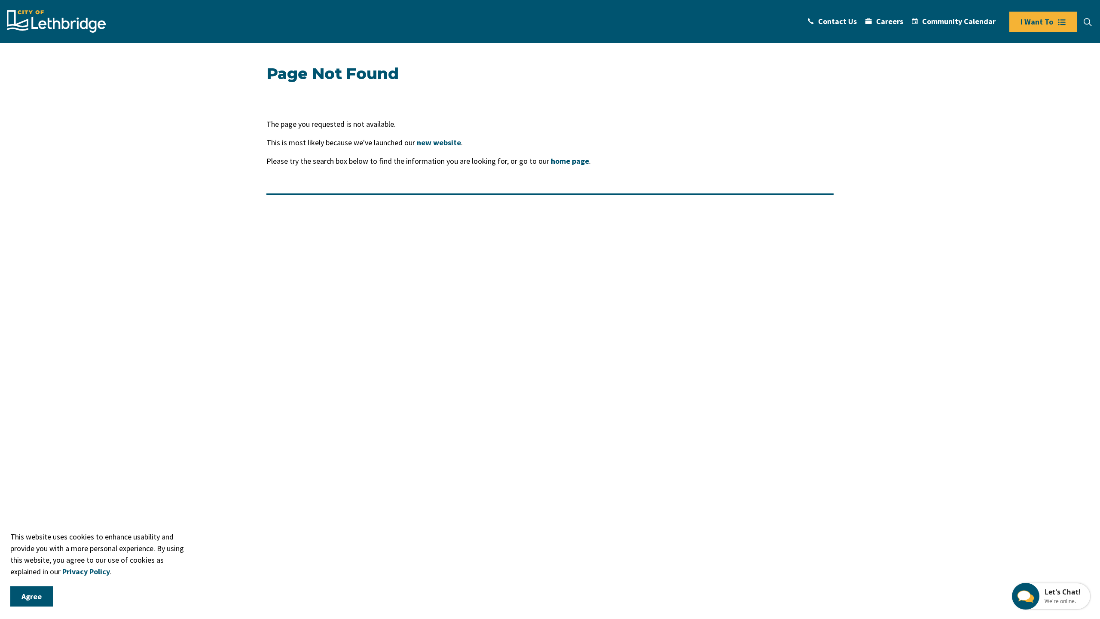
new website (439, 142)
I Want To (1037, 22)
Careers (889, 21)
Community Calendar (959, 21)
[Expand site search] (1087, 22)
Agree (31, 596)
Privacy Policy (86, 571)
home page (570, 161)
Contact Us (837, 21)
